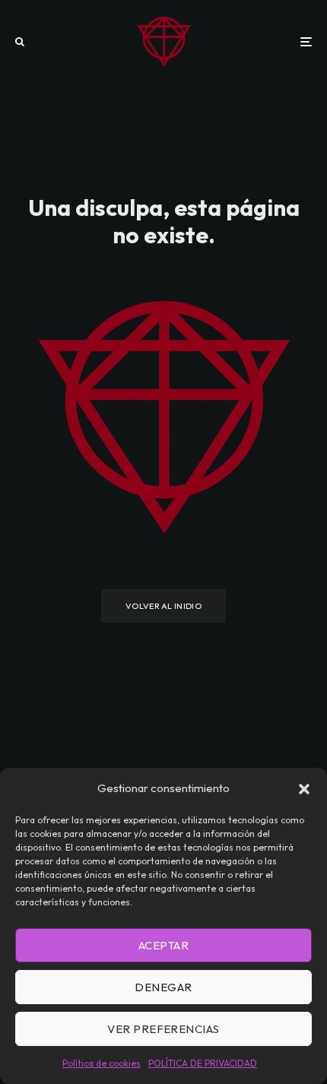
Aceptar (163, 945)
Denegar (163, 987)
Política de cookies (101, 1063)
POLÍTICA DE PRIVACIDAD (202, 1063)
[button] (304, 789)
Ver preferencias (163, 1029)
